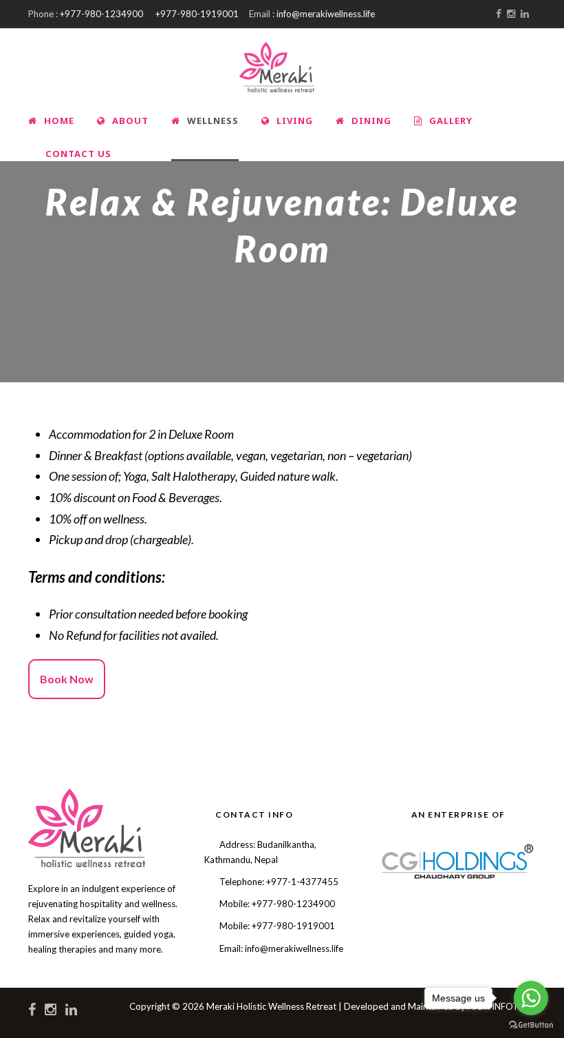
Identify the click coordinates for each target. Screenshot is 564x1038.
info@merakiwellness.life (325, 13)
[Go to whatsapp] (531, 998)
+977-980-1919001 (197, 13)
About (130, 120)
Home (59, 120)
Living (294, 120)
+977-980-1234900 (101, 13)
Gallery (451, 120)
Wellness (213, 120)
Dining (371, 120)
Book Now (67, 678)
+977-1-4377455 (302, 881)
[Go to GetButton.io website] (531, 1024)
